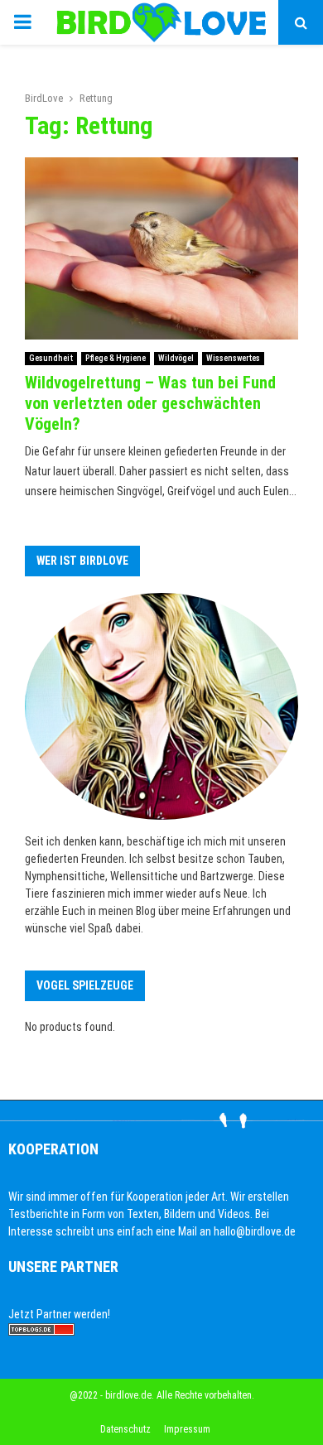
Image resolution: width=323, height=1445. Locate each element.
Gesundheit (51, 358)
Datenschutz (125, 1429)
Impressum (187, 1429)
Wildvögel (176, 358)
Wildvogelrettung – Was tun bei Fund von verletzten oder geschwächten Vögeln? (150, 403)
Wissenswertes (233, 358)
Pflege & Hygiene (115, 358)
